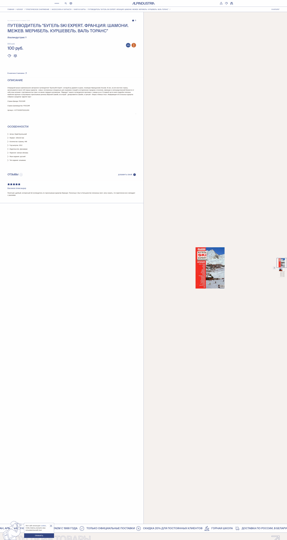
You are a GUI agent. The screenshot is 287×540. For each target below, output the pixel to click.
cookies (43, 525)
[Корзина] (231, 3)
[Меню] (57, 3)
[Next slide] (274, 267)
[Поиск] (65, 3)
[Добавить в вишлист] (9, 56)
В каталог (276, 9)
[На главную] (143, 3)
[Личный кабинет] (221, 3)
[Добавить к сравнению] (15, 56)
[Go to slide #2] (282, 273)
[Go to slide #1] (282, 263)
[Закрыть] (51, 526)
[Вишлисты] (226, 3)
